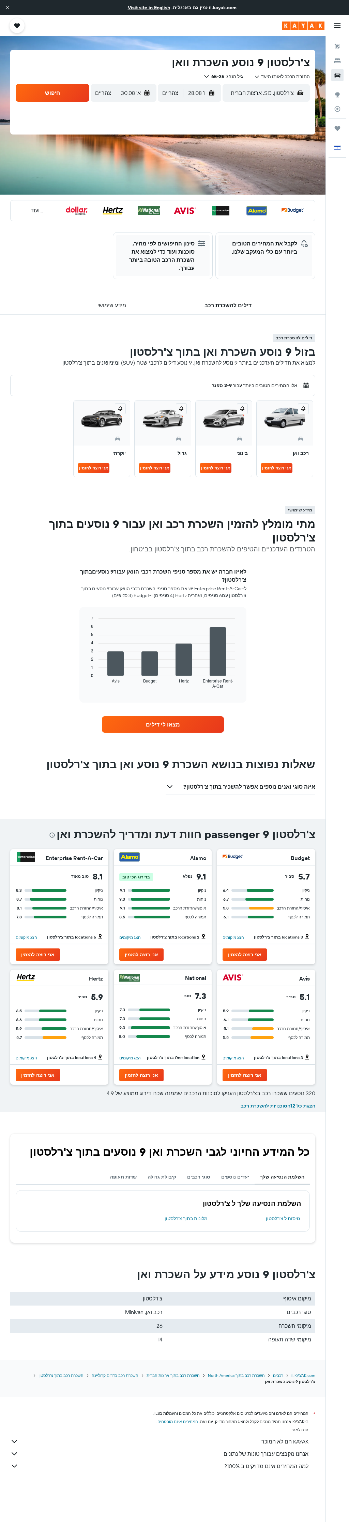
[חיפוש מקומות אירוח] (337, 61)
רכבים (278, 1375)
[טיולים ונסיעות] (337, 128)
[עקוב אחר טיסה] (337, 109)
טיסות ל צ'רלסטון (283, 1218)
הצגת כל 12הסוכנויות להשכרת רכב (278, 1106)
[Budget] (233, 858)
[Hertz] (26, 978)
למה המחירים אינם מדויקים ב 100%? (266, 1466)
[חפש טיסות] (337, 46)
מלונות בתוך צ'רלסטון (186, 1218)
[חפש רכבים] (337, 75)
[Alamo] (129, 858)
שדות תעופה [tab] (123, 1177)
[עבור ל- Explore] (337, 94)
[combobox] (282, 76)
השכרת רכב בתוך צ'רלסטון (61, 1375)
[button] (7, 7)
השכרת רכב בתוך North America (236, 1375)
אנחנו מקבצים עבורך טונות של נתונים (266, 1453)
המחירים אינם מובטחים (177, 1421)
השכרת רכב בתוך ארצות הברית (173, 1375)
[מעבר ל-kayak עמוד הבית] (303, 26)
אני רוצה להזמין (276, 467)
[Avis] (233, 978)
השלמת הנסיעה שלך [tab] (282, 1177)
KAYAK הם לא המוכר (284, 1441)
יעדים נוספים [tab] (235, 1177)
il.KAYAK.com (303, 1375)
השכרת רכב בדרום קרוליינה (115, 1375)
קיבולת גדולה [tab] (162, 1177)
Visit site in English (149, 7)
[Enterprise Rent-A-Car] (26, 858)
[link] (163, 724)
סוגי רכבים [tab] (198, 1177)
